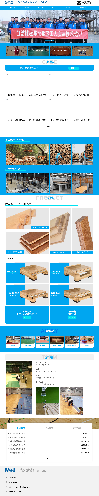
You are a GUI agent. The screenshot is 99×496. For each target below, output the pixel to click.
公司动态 (21, 428)
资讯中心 (69, 8)
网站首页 (12, 8)
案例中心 (55, 8)
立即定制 (27, 317)
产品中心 (40, 8)
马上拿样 (72, 317)
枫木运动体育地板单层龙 (16, 445)
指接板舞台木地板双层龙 (16, 449)
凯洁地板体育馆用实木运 (16, 433)
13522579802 (13, 477)
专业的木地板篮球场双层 (16, 437)
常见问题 (77, 428)
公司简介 (26, 8)
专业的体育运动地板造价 (16, 453)
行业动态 (49, 428)
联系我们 (83, 8)
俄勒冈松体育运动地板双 (16, 441)
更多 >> (49, 126)
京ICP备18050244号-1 (15, 492)
